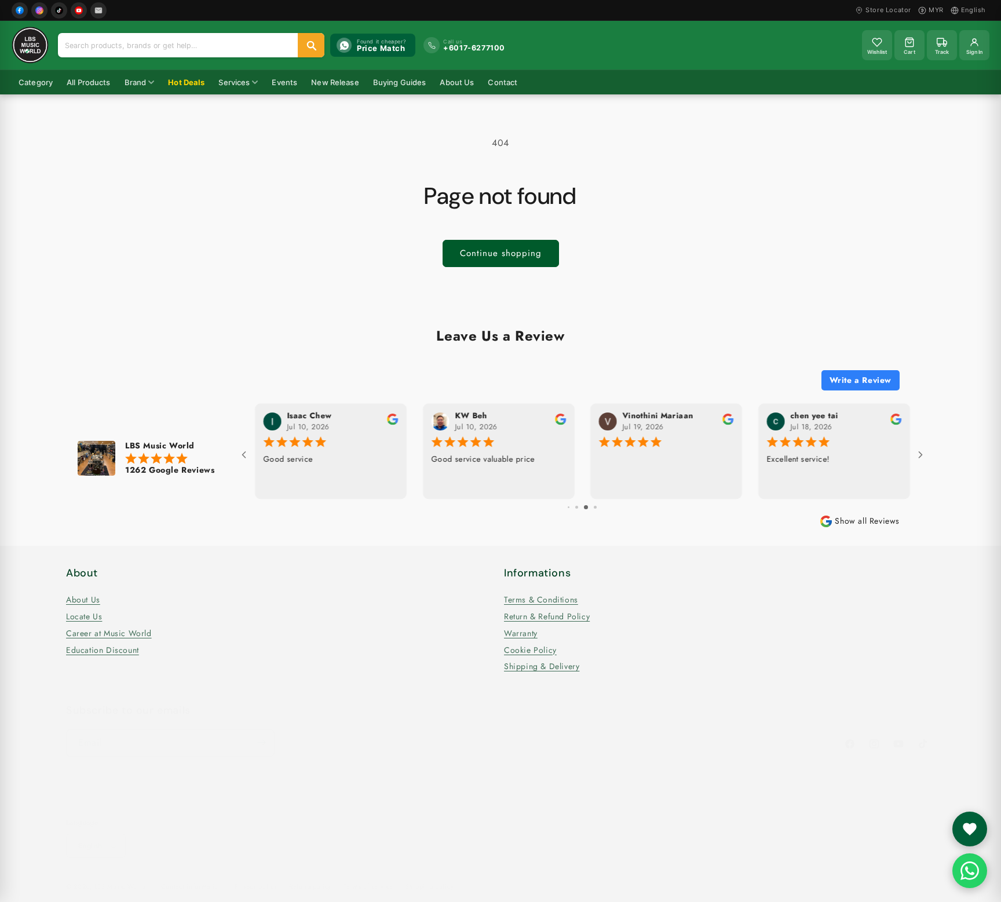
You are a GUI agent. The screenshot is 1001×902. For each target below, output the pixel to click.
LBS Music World (120, 887)
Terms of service (368, 887)
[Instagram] (39, 10)
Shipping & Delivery (541, 666)
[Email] (98, 10)
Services (234, 82)
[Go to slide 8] (573, 507)
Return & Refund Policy (547, 616)
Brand (136, 82)
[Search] (311, 45)
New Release (335, 82)
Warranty (521, 633)
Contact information (191, 887)
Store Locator (888, 10)
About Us (457, 82)
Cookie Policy (530, 649)
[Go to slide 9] (582, 507)
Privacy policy (256, 887)
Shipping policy (429, 887)
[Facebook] (20, 10)
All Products (89, 82)
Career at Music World (109, 633)
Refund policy (310, 887)
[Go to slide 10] (591, 507)
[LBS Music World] (30, 45)
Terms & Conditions (541, 599)
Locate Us (84, 616)
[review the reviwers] (715, 422)
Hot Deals (186, 82)
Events (284, 82)
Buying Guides (399, 82)
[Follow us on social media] (969, 829)
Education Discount (102, 649)
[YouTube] (79, 10)
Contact (502, 82)
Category (36, 82)
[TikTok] (59, 10)
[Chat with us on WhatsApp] (969, 870)
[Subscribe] (261, 742)
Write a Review (861, 380)
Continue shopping (501, 253)
